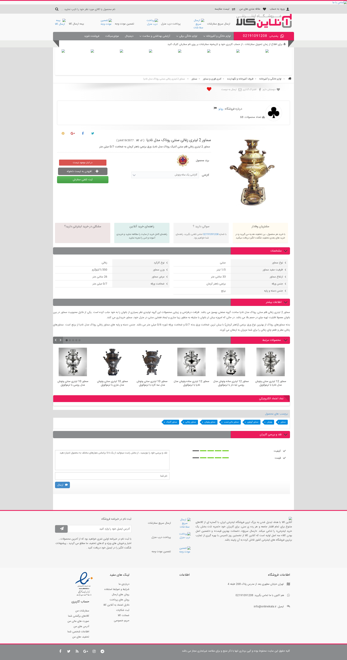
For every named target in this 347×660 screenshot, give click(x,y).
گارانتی (205, 175)
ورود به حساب (277, 9)
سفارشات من (82, 611)
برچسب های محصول (276, 414)
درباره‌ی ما (124, 584)
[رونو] (264, 27)
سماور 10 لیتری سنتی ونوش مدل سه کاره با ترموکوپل (126, 383)
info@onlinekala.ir (265, 606)
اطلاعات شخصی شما (78, 631)
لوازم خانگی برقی (188, 36)
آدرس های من (81, 626)
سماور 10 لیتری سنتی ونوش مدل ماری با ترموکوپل (86, 383)
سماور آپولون (252, 422)
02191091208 (210, 234)
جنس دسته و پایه (273, 291)
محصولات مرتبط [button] (272, 340)
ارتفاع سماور (276, 277)
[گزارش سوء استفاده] (215, 109)
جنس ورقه (277, 284)
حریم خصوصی (121, 620)
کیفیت (277, 451)
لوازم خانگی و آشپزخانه (218, 36)
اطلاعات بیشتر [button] (274, 302)
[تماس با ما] (173, 2)
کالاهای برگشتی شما (78, 616)
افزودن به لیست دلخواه (79, 171)
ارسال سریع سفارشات (218, 24)
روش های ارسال (120, 594)
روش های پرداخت (119, 600)
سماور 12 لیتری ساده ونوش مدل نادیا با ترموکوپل (166, 383)
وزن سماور (158, 270)
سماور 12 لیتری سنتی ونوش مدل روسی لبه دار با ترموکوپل (284, 383)
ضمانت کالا (123, 615)
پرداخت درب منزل (171, 24)
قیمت (278, 458)
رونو (220, 108)
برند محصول (202, 160)
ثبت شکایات (122, 610)
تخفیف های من (80, 637)
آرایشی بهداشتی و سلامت (156, 36)
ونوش (269, 422)
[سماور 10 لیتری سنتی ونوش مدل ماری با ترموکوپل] (87, 362)
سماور (283, 422)
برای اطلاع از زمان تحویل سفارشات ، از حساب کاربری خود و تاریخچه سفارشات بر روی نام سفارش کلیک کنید (224, 44)
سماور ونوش (209, 422)
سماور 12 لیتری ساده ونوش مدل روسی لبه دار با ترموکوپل (205, 383)
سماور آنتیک (171, 422)
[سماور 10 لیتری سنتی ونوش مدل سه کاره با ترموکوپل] (126, 362)
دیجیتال (129, 36)
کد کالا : (139, 140)
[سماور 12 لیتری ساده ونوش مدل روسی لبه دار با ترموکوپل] (205, 362)
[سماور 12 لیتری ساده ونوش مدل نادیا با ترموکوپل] (166, 362)
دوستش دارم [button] (269, 90)
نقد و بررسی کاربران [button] (271, 434)
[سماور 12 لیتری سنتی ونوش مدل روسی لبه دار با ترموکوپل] (284, 362)
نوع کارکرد (159, 263)
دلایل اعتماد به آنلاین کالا (116, 605)
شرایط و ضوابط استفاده (116, 589)
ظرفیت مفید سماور (273, 270)
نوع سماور (277, 263)
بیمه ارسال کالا (76, 24)
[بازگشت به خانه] (289, 78)
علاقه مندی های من (249, 9)
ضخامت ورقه (157, 284)
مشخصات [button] (276, 251)
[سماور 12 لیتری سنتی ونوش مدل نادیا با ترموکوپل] (245, 362)
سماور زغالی (191, 422)
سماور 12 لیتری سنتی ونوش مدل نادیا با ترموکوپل (245, 383)
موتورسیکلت (112, 36)
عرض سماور (158, 277)
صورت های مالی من (78, 621)
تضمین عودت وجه (124, 24)
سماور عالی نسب (231, 422)
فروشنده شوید (91, 36)
